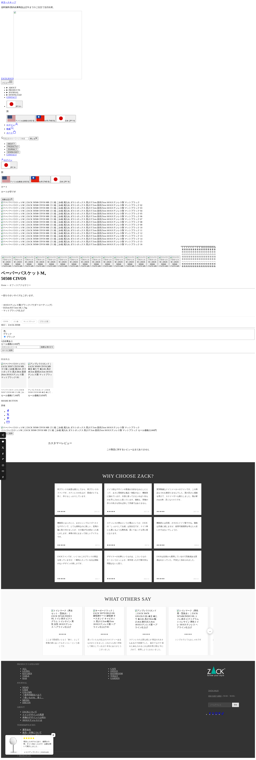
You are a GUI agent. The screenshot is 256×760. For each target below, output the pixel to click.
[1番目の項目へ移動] (6, 261)
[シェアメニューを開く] (3, 435)
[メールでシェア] (3, 471)
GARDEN (115, 678)
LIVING (26, 671)
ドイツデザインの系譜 (33, 714)
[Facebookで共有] (8, 411)
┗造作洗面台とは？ (32, 695)
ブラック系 (44, 321)
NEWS (25, 687)
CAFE (113, 669)
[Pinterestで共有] (8, 419)
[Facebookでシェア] (3, 453)
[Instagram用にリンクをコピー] (3, 465)
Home (3, 285)
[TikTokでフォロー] (222, 714)
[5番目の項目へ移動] (51, 261)
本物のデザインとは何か (34, 717)
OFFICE (114, 671)
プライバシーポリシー (33, 735)
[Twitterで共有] (8, 415)
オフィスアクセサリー (20, 285)
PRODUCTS (14, 90)
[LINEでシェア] (3, 442)
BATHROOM (116, 673)
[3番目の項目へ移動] (29, 261)
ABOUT (12, 88)
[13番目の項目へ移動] (141, 261)
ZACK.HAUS (213, 691)
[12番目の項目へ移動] (129, 261)
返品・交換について (32, 732)
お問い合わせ (28, 744)
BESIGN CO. (25, 755)
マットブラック (29, 321)
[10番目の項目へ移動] (107, 261)
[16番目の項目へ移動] (174, 261)
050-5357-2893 (214, 696)
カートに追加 (7, 350)
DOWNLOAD (15, 95)
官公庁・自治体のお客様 (34, 741)
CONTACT (11, 97)
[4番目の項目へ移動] (40, 261)
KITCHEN (27, 673)
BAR (24, 678)
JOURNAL (14, 92)
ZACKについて (29, 712)
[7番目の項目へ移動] (73, 261)
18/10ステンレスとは (32, 720)
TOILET (114, 676)
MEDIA (25, 700)
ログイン (8, 160)
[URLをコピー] (3, 477)
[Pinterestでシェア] (3, 459)
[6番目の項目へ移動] (62, 261)
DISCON (26, 702)
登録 (235, 705)
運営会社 (26, 730)
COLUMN (27, 692)
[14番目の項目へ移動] (152, 261)
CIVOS (5, 321)
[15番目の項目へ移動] (163, 261)
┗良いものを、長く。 (33, 697)
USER (25, 690)
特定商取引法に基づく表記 (35, 738)
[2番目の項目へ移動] (17, 261)
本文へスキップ (8, 2)
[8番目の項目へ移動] (85, 261)
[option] (20, 118)
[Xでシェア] (3, 447)
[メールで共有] (8, 423)
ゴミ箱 (15, 321)
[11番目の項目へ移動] (118, 261)
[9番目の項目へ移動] (96, 261)
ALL (24, 669)
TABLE (25, 676)
